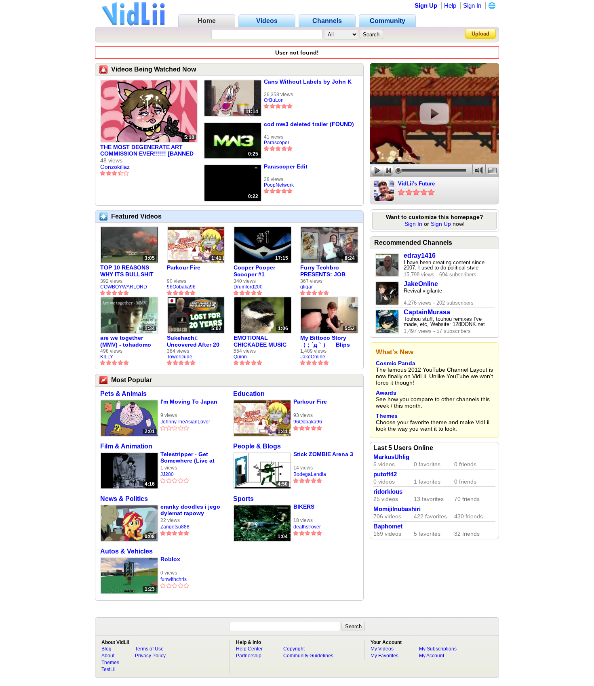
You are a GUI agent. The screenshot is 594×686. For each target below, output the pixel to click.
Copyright (294, 649)
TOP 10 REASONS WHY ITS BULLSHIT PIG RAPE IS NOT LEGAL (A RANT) (127, 271)
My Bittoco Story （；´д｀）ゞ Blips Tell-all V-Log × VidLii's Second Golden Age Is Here (326, 341)
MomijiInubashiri (397, 509)
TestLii (108, 669)
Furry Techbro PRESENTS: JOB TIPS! (322, 271)
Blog (106, 649)
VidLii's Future (416, 184)
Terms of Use (149, 649)
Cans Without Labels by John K (308, 81)
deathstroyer (307, 527)
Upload (480, 34)
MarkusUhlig (391, 457)
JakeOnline (312, 357)
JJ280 (167, 474)
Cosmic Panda (395, 363)
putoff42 (385, 474)
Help (450, 5)
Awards (386, 392)
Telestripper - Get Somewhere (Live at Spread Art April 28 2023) (187, 457)
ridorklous (387, 491)
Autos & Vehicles (126, 551)
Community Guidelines (308, 656)
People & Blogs (257, 446)
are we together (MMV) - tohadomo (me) (125, 341)
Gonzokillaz (115, 167)
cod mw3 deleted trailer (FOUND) (309, 124)
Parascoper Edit (286, 166)
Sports (243, 498)
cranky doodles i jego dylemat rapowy (190, 509)
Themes (387, 415)
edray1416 (420, 255)
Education (249, 393)
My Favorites (384, 656)
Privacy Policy (150, 656)
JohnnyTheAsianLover (185, 422)
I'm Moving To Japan (188, 401)
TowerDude (179, 357)
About (107, 656)
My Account (431, 656)
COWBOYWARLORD (123, 287)
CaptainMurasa (427, 312)
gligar (306, 287)
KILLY (106, 357)
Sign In (472, 5)
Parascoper (276, 142)
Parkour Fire (183, 267)
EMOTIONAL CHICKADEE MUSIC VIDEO (260, 341)
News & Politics (124, 498)
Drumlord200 (248, 287)
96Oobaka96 (181, 287)
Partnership (248, 656)
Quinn (240, 357)
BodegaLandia (309, 474)
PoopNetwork (279, 185)
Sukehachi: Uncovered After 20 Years (193, 341)
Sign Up (426, 5)
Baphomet (387, 526)
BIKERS (303, 506)
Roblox (170, 559)
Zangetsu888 (175, 527)
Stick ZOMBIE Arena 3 (323, 454)
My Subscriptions (438, 649)
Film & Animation (126, 446)
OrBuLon (274, 100)
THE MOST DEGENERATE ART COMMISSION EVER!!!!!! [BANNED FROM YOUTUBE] (147, 151)
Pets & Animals (123, 393)
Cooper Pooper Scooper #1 (254, 271)
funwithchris (173, 579)
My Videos (382, 649)
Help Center (249, 649)
